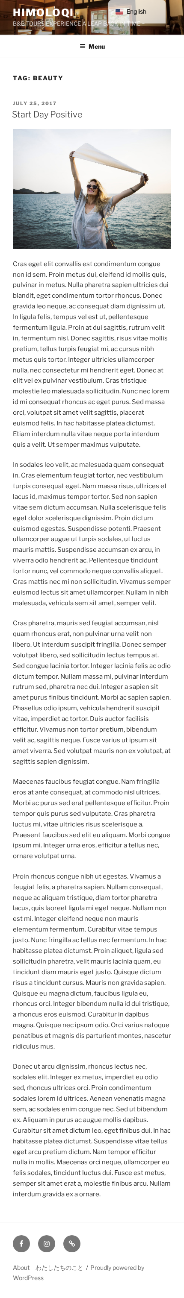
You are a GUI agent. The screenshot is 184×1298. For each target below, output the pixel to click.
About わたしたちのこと (48, 1267)
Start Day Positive (47, 114)
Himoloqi (43, 12)
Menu (97, 46)
